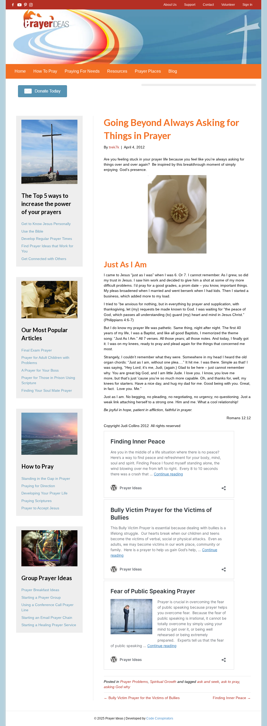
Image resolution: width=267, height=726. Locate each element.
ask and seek (208, 681)
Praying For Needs (82, 71)
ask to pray (230, 681)
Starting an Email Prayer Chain (46, 617)
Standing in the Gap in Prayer (45, 478)
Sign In (247, 5)
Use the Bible (32, 231)
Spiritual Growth (163, 681)
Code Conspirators (159, 718)
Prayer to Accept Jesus (40, 508)
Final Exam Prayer (36, 350)
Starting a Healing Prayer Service (48, 625)
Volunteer (228, 5)
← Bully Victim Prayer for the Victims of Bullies (142, 698)
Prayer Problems (134, 681)
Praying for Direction (38, 486)
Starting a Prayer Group (41, 597)
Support (189, 5)
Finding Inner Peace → (232, 698)
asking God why (117, 687)
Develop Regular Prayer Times (46, 239)
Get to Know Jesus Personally (46, 224)
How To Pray (45, 71)
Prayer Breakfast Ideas (40, 590)
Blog (172, 71)
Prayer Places (148, 71)
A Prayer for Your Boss (40, 370)
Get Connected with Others (43, 259)
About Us (170, 5)
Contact (208, 5)
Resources (117, 71)
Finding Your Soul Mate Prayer (46, 390)
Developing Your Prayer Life (44, 493)
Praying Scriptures (36, 501)
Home (20, 71)
